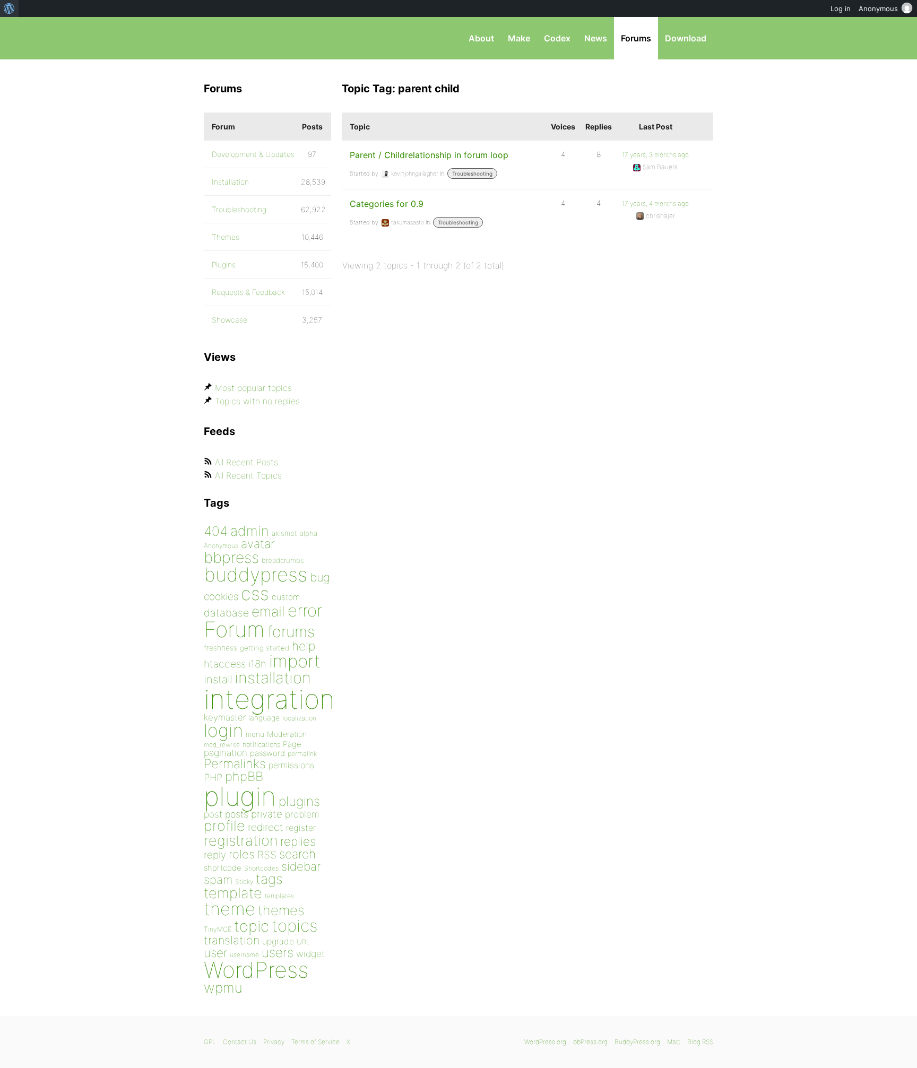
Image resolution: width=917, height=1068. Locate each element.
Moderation (287, 734)
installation (273, 677)
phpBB (244, 776)
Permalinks (235, 763)
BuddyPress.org (637, 1042)
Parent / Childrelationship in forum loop (429, 155)
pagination (225, 752)
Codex (557, 38)
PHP (213, 777)
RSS (266, 854)
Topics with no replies (257, 401)
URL (303, 941)
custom (286, 597)
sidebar (301, 866)
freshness (220, 647)
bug (320, 577)
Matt (673, 1042)
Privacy (273, 1042)
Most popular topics (253, 388)
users (277, 952)
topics (294, 926)
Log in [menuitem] (841, 8)
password (267, 753)
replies (298, 841)
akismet (284, 533)
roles (242, 854)
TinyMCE (217, 929)
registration (241, 840)
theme (229, 908)
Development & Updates (253, 154)
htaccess (225, 663)
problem (302, 814)
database (226, 612)
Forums (636, 38)
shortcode (222, 868)
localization (299, 718)
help (303, 646)
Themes (225, 236)
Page (292, 744)
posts (236, 814)
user (215, 952)
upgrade (278, 941)
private (266, 814)
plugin (240, 796)
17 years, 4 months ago (655, 203)
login (223, 730)
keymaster (225, 717)
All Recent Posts (246, 462)
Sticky (244, 881)
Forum (234, 629)
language (264, 717)
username (244, 955)
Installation (230, 181)
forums (291, 631)
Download (685, 38)
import (295, 661)
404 (216, 531)
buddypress (255, 574)
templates (279, 896)
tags (269, 879)
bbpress (231, 557)
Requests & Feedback (248, 292)
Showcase (229, 319)
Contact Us (239, 1042)
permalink (302, 754)
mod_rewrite (222, 745)
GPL (210, 1042)
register (301, 827)
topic (251, 926)
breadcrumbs (283, 560)
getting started (264, 648)
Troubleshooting (472, 173)
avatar (257, 543)
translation (231, 940)
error (305, 611)
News (595, 38)
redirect (265, 827)
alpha (308, 533)
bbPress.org (259, 38)
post (213, 814)
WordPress (256, 970)
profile (224, 826)
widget (310, 953)
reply (215, 855)
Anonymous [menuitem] (878, 8)
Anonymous (221, 546)
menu (255, 734)
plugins (299, 801)
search (297, 854)
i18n (257, 664)
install (218, 679)
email (268, 611)
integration (269, 699)
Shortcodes (261, 868)
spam (218, 880)
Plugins (224, 264)
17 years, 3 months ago (655, 155)
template (233, 893)
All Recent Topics (248, 475)
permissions (291, 765)
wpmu (223, 987)
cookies (221, 597)
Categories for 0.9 (386, 203)
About (481, 38)
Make (519, 38)
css (255, 593)
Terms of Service (315, 1042)
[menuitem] (9, 8)
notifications (261, 744)
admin (249, 531)
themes (281, 910)
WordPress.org (545, 1042)
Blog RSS (700, 1042)
